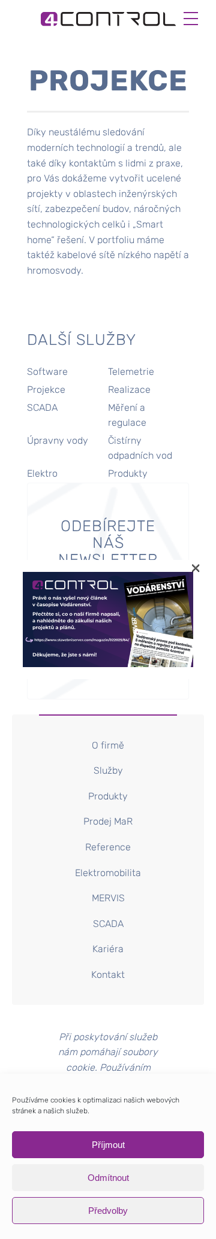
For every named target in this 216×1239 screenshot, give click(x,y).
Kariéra (108, 949)
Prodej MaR (108, 821)
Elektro (42, 473)
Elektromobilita (108, 872)
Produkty (128, 473)
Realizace (129, 389)
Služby (108, 770)
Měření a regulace (127, 415)
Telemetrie (131, 371)
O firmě (108, 745)
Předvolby (108, 1210)
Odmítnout (108, 1178)
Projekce (46, 389)
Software (47, 371)
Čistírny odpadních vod (140, 448)
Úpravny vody (57, 440)
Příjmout (108, 1145)
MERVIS (108, 898)
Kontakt (108, 974)
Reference (108, 847)
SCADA (42, 407)
